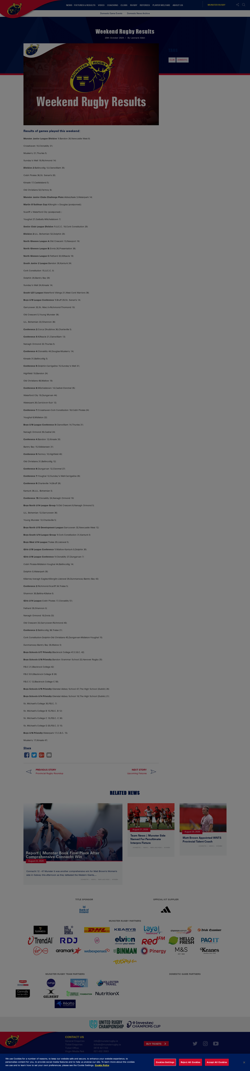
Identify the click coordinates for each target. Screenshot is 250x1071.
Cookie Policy (102, 1065)
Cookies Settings (165, 1062)
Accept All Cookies (217, 1062)
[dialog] (125, 1062)
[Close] (244, 1062)
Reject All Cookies (190, 1062)
